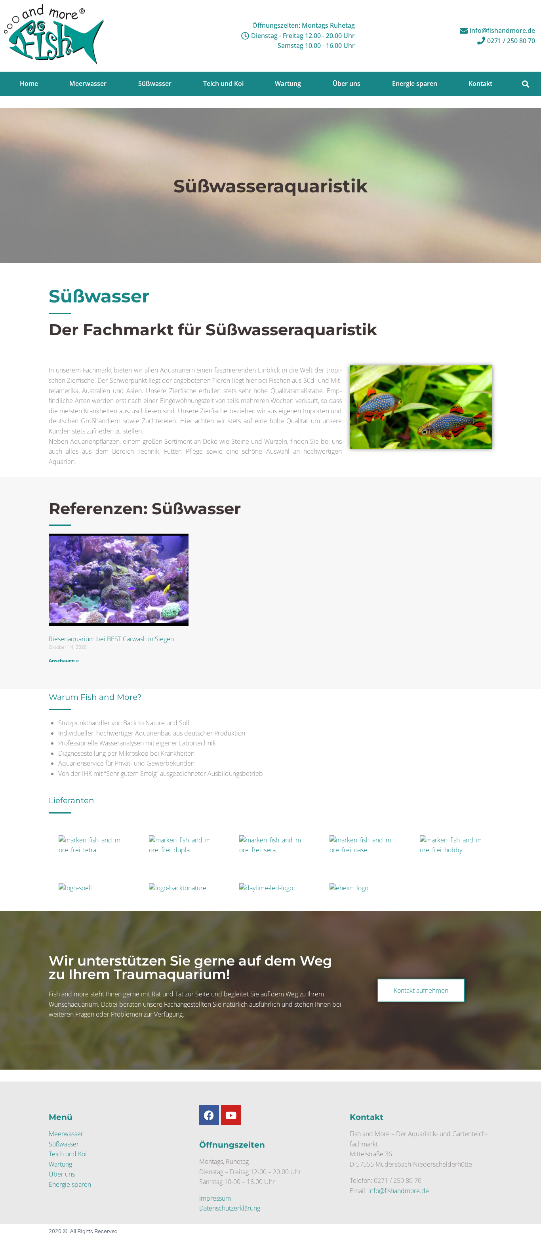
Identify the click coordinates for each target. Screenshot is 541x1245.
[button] (525, 83)
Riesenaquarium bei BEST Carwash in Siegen (111, 639)
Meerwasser (66, 1133)
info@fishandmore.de (398, 1190)
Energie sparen (70, 1184)
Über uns (62, 1174)
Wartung (60, 1164)
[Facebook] (209, 1115)
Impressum (215, 1198)
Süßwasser (64, 1143)
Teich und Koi (68, 1154)
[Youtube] (231, 1115)
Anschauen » (64, 660)
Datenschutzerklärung (229, 1208)
